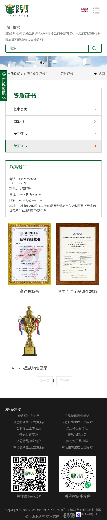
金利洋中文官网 (29, 416)
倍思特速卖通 (28, 435)
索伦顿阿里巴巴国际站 (77, 447)
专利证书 (20, 134)
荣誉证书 (67, 73)
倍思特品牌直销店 (28, 441)
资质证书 (38, 73)
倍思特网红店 (77, 435)
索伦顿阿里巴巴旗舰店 (28, 447)
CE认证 (19, 121)
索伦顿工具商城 (77, 441)
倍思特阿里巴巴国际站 (77, 422)
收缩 (3, 85)
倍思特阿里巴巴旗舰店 (28, 422)
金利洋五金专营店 (28, 428)
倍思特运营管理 (77, 428)
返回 (102, 73)
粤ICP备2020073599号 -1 (52, 510)
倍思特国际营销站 (77, 416)
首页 (27, 73)
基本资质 (20, 109)
